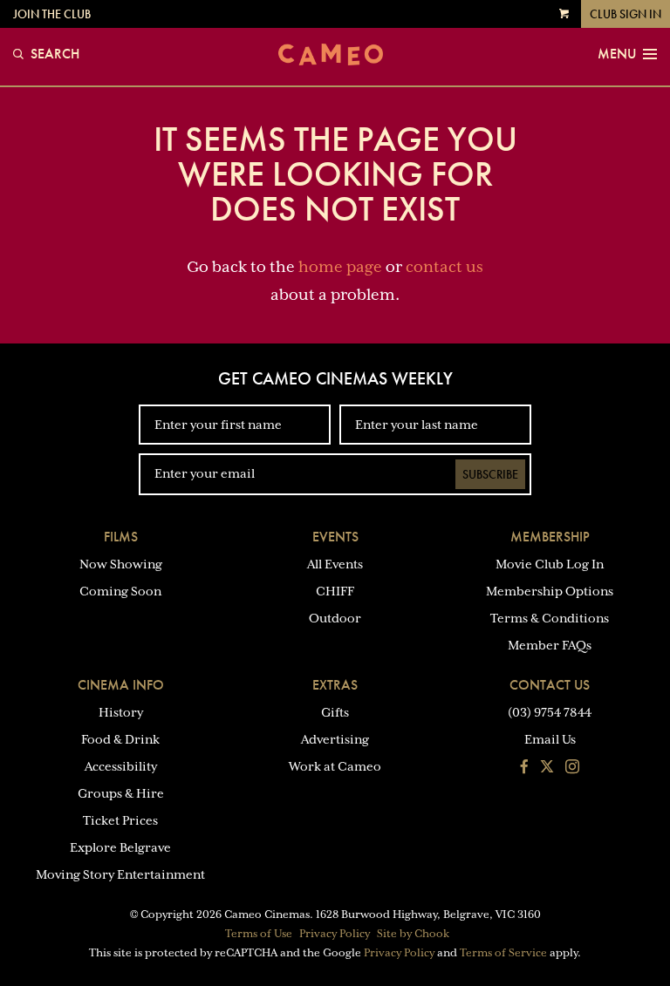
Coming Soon (120, 591)
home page (340, 266)
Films (121, 536)
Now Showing (120, 564)
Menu (617, 54)
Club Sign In (625, 14)
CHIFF (335, 591)
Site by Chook (413, 934)
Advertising (335, 739)
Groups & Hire (121, 793)
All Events (335, 564)
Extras (335, 685)
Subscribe (490, 474)
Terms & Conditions (549, 618)
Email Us (550, 739)
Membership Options (549, 591)
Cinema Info (121, 685)
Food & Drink (120, 739)
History (121, 712)
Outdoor (335, 618)
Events (335, 536)
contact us (444, 266)
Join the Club (52, 14)
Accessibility (121, 766)
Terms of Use (258, 934)
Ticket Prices (120, 820)
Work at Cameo (335, 766)
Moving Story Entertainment (120, 874)
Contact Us (549, 685)
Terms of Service (503, 953)
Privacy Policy (334, 934)
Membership (550, 536)
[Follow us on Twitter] (547, 768)
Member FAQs (549, 645)
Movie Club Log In (550, 564)
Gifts (335, 712)
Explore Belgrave (120, 847)
